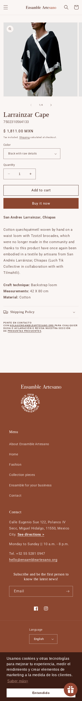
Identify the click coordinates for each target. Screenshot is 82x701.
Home (13, 454)
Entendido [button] (41, 693)
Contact (15, 495)
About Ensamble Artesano (29, 444)
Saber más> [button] (17, 681)
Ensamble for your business (30, 485)
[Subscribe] (68, 591)
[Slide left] (31, 105)
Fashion (15, 464)
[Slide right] (51, 105)
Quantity (9, 165)
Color (6, 144)
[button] (6, 7)
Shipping (24, 137)
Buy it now (41, 203)
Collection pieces (22, 475)
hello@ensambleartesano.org (33, 560)
